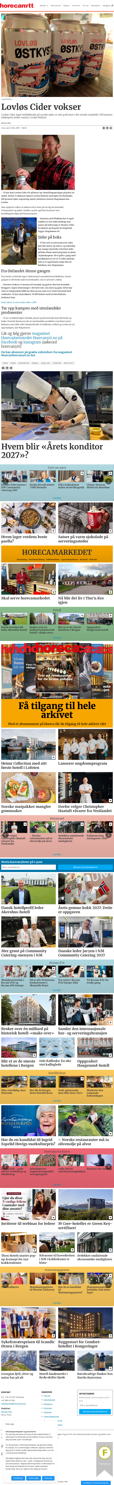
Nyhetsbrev (95, 5)
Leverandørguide (51, 1416)
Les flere (57, 498)
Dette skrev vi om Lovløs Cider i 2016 (18, 302)
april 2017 (45, 363)
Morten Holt (6, 1411)
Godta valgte (34, 1478)
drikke (35, 363)
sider (13, 363)
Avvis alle (48, 1478)
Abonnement (56, 5)
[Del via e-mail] (111, 128)
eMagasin (106, 5)
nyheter (57, 363)
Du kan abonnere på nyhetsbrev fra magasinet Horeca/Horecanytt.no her (36, 354)
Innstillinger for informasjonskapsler (95, 1483)
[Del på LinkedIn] (107, 128)
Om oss (85, 5)
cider (5, 363)
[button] (5, 481)
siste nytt (69, 363)
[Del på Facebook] (103, 128)
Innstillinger (18, 1478)
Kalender (48, 1412)
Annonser (76, 5)
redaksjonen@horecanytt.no (13, 1403)
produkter (23, 363)
